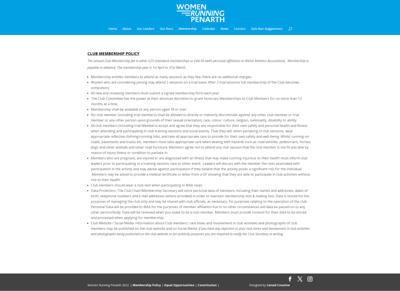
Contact (240, 29)
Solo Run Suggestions (266, 29)
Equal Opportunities (179, 285)
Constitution (207, 285)
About (126, 29)
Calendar (208, 29)
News (224, 29)
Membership (188, 29)
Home (113, 29)
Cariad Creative (278, 285)
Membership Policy (147, 285)
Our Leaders (145, 29)
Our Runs (166, 29)
